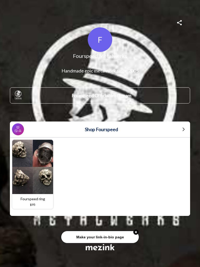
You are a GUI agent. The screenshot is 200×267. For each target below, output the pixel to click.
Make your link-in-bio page (100, 236)
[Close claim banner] (136, 231)
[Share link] (179, 22)
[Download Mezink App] (100, 247)
